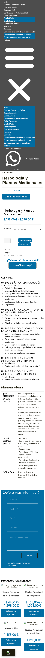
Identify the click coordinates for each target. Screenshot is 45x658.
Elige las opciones (16, 197)
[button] (19, 73)
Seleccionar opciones (11, 612)
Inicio (6, 2)
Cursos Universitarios (11, 23)
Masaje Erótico (11, 627)
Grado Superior (9, 21)
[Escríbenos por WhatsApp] (8, 652)
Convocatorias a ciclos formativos (17, 37)
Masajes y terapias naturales (13, 255)
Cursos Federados (10, 7)
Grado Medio (9, 18)
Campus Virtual (32, 159)
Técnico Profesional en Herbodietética (11, 594)
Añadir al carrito (25, 240)
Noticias (7, 40)
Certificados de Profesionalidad (16, 13)
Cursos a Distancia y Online (14, 4)
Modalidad (8, 228)
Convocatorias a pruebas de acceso (17, 34)
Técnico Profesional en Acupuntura (33, 594)
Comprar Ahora (24, 244)
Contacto (7, 29)
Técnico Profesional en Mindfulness (33, 631)
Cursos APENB (9, 10)
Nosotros (7, 26)
